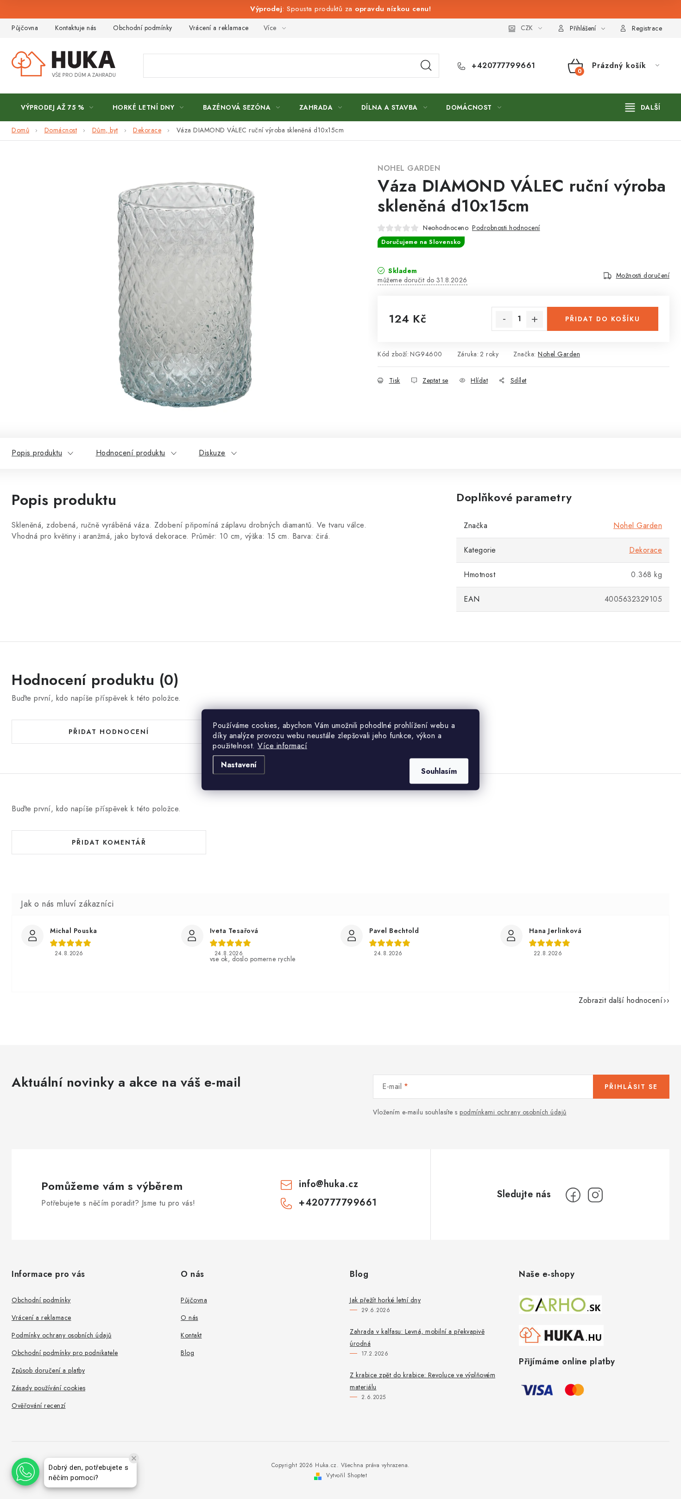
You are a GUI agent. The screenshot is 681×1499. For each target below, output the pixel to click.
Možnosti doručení (643, 275)
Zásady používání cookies (48, 1388)
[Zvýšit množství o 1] (534, 319)
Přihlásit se (631, 1086)
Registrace (647, 28)
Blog (187, 1352)
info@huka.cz (328, 1184)
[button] (25, 1472)
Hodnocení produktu (130, 453)
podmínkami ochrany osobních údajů (513, 1112)
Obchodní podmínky (142, 27)
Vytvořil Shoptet (346, 1475)
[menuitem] (57, 107)
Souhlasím (439, 770)
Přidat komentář (109, 842)
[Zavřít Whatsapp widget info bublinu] (134, 1458)
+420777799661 (502, 65)
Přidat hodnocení (109, 731)
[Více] (642, 107)
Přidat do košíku (602, 318)
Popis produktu (37, 453)
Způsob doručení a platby (48, 1370)
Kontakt (191, 1335)
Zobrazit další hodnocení (620, 1000)
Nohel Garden (409, 168)
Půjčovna (25, 27)
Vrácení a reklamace (219, 27)
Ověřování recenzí (39, 1405)
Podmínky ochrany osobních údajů (62, 1335)
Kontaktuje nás (75, 27)
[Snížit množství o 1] (504, 319)
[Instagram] (595, 1195)
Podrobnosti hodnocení (506, 227)
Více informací (282, 745)
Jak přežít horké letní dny (385, 1300)
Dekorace (645, 550)
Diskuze (212, 453)
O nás (189, 1317)
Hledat (426, 66)
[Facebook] (573, 1195)
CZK (527, 27)
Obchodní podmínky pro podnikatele (65, 1352)
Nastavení (239, 764)
